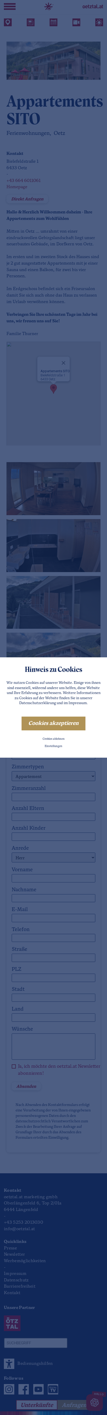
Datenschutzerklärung (37, 703)
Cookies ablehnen (54, 739)
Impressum (78, 703)
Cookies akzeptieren (53, 723)
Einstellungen (53, 746)
